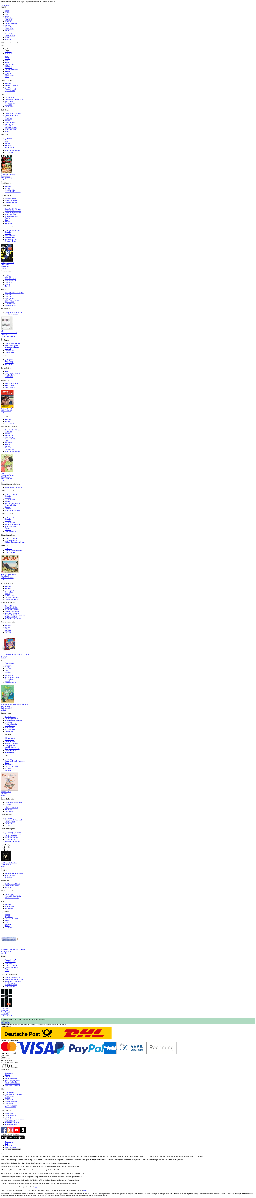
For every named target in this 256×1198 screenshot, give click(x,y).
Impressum (8, 1145)
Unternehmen (9, 1073)
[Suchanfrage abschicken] (1, 45)
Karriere (7, 1076)
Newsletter (8, 39)
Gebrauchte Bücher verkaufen (14, 1119)
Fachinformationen (11, 1078)
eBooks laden (9, 1099)
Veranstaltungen (10, 1121)
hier (36, 1187)
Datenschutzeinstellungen (13, 1149)
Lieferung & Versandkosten (13, 1094)
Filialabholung (9, 1096)
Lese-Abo (8, 1117)
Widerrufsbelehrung (11, 1147)
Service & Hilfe (10, 36)
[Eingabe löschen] (3, 45)
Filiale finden (9, 34)
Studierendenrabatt (11, 1124)
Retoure (7, 1098)
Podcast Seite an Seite (12, 1122)
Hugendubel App (10, 1115)
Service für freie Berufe (12, 1085)
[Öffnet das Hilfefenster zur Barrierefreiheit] (1, 1153)
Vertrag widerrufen (11, 1105)
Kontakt (7, 37)
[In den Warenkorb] (1, 270)
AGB (6, 1144)
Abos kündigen (9, 1103)
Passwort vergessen (11, 1101)
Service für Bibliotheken (12, 1084)
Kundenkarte (9, 1113)
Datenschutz (9, 1142)
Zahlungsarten (9, 1092)
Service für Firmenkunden (13, 1080)
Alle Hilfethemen (10, 1107)
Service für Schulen (11, 1082)
